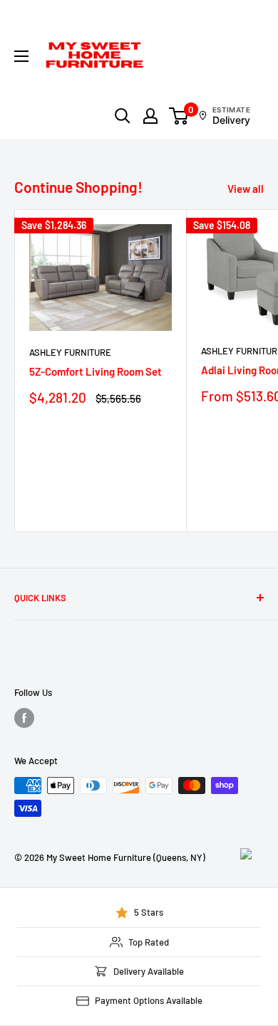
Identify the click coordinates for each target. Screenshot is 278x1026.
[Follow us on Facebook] (24, 718)
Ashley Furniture (70, 352)
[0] (179, 116)
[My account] (150, 116)
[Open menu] (21, 56)
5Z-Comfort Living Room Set (95, 371)
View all (245, 188)
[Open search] (122, 116)
